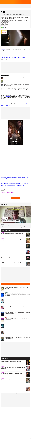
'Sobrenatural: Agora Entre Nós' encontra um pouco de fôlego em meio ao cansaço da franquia (12, 245)
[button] (2, 27)
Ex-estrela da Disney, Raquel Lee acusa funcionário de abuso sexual (11, 361)
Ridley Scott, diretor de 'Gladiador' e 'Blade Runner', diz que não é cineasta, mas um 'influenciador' (13, 368)
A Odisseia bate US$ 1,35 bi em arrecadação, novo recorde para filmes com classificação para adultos (12, 251)
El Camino (8, 103)
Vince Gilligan (8, 96)
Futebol (6, 286)
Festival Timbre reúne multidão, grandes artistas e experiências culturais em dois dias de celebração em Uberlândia (13, 257)
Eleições (6, 311)
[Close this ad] (30, 438)
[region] (15, 441)
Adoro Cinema (9, 14)
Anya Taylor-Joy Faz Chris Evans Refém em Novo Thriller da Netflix (11, 262)
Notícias (6, 317)
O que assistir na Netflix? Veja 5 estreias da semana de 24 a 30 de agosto (12, 379)
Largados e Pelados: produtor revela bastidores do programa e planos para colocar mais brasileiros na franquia (15, 226)
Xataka (14, 14)
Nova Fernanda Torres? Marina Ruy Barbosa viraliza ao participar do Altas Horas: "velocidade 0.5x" (13, 388)
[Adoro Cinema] (2, 190)
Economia (6, 336)
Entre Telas (4, 192)
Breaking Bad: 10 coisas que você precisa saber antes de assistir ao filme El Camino (14, 183)
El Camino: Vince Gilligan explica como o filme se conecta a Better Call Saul (13, 185)
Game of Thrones (19, 91)
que (27, 103)
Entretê (12, 192)
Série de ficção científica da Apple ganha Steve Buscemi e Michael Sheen (12, 233)
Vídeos (23, 14)
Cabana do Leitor (18, 14)
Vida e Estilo (6, 292)
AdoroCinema (8, 192)
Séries (5, 14)
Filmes (2, 14)
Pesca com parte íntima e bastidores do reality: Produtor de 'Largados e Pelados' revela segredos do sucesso (13, 239)
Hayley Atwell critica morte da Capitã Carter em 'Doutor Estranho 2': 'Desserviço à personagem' (11, 374)
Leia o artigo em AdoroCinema (5, 105)
